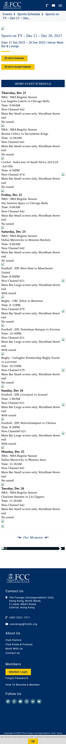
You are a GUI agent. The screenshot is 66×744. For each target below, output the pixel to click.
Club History (14, 640)
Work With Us (14, 648)
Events (7, 14)
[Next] (58, 548)
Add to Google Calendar (19, 67)
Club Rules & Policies (19, 644)
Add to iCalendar (15, 58)
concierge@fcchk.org (23, 624)
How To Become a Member (23, 684)
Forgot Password (17, 678)
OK (33, 741)
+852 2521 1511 (19, 617)
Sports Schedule (28, 14)
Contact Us (13, 653)
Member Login (18, 671)
